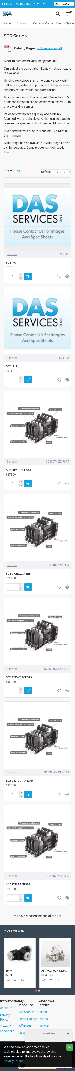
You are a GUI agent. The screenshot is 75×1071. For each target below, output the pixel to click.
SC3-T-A (12, 366)
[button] (36, 991)
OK (69, 1047)
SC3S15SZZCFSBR (18, 884)
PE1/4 (8, 971)
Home (7, 23)
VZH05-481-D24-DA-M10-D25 (55, 971)
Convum (22, 23)
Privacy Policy (13, 1061)
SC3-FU (11, 262)
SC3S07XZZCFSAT (19, 470)
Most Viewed (14, 930)
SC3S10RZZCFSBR (18, 573)
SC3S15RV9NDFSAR (19, 781)
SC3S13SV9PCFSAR (19, 677)
